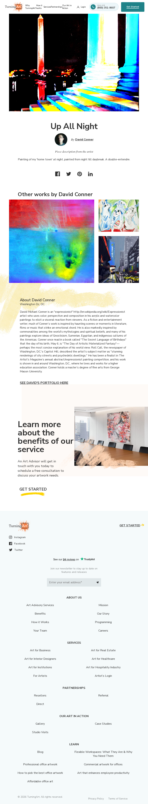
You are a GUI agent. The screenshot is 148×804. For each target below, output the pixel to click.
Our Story (103, 614)
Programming (103, 622)
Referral (103, 696)
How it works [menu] (39, 7)
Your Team (40, 631)
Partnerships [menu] (56, 7)
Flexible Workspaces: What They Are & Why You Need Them (103, 754)
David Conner (84, 140)
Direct (40, 704)
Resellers (40, 696)
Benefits (40, 614)
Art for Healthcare (103, 659)
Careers (103, 631)
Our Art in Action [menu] (67, 7)
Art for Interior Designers (40, 659)
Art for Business (40, 650)
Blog (40, 752)
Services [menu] (47, 7)
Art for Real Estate (103, 650)
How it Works (40, 622)
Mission (103, 605)
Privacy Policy (96, 798)
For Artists (40, 676)
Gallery (40, 724)
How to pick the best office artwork (40, 773)
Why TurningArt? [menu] (30, 7)
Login (83, 7)
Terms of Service (118, 798)
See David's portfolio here (44, 383)
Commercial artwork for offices (103, 764)
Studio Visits (40, 732)
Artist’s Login (103, 676)
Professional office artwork (40, 764)
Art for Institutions (40, 667)
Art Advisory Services (40, 605)
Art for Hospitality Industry (103, 667)
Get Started (133, 6)
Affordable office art (40, 781)
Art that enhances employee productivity (103, 773)
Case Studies (103, 724)
